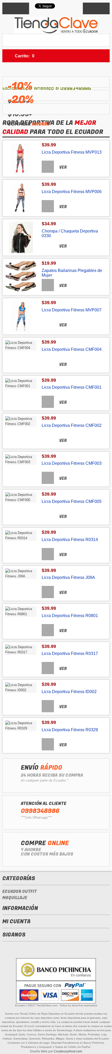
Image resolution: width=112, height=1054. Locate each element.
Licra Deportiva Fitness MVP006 (72, 191)
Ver (63, 167)
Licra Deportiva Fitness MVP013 (72, 152)
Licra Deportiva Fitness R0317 (70, 653)
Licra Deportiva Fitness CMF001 (72, 387)
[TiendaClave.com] (56, 25)
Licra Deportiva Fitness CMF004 (72, 349)
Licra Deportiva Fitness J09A (68, 577)
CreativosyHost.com (68, 1051)
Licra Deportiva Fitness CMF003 (72, 463)
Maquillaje (14, 898)
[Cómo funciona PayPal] (56, 992)
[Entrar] (96, 8)
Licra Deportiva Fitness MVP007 (72, 310)
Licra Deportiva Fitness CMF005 (72, 501)
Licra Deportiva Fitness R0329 (70, 730)
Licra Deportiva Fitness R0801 (70, 615)
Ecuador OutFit (19, 891)
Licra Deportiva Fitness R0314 (70, 539)
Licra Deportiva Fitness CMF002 (72, 425)
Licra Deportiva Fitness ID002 (69, 691)
